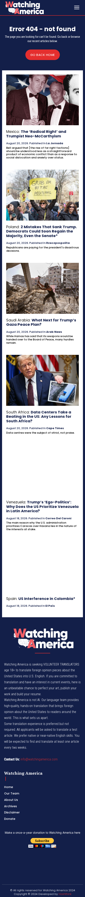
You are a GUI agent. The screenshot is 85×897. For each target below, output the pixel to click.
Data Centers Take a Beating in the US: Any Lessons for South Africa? (38, 417)
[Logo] (35, 7)
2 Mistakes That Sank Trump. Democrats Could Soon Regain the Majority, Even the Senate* (41, 231)
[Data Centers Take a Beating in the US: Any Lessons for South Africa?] (42, 380)
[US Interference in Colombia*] (42, 566)
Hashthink (65, 894)
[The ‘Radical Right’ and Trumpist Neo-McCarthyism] (42, 99)
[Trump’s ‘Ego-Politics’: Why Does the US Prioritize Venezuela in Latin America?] (42, 470)
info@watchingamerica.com (39, 759)
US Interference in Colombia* (46, 598)
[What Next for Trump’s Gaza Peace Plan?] (42, 288)
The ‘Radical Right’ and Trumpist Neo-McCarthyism (36, 134)
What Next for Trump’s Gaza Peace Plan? (41, 322)
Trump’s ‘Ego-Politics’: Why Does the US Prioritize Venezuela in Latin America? (42, 506)
